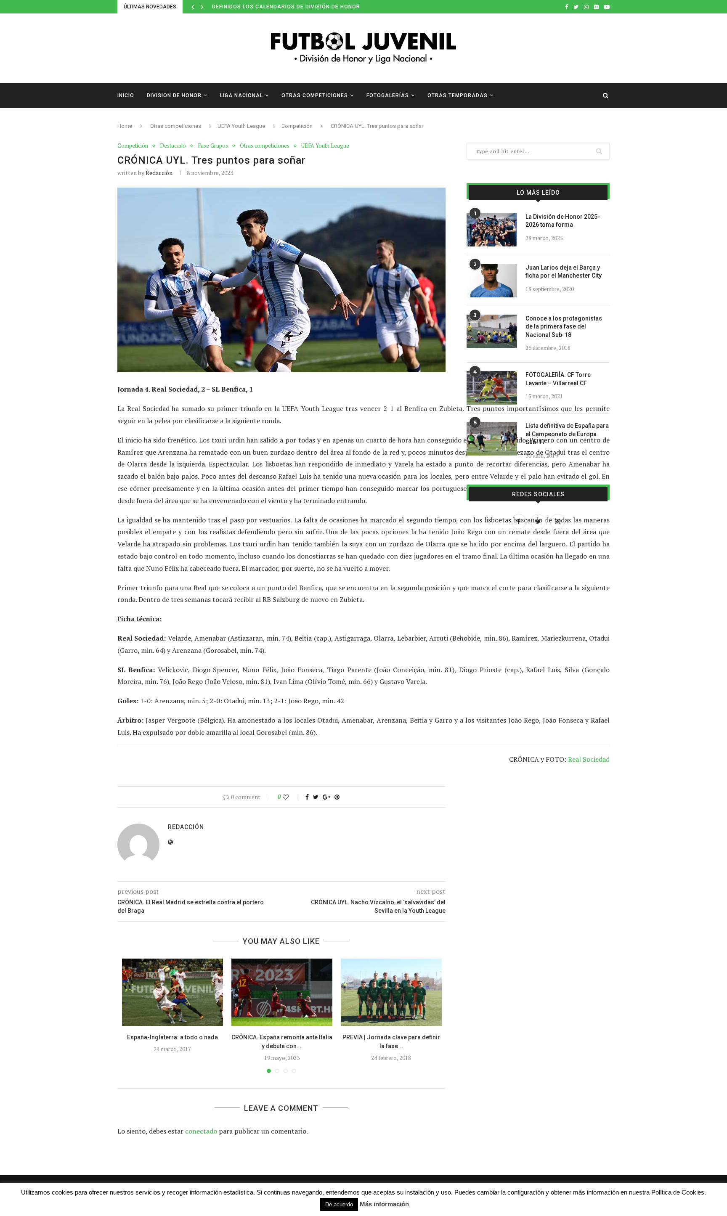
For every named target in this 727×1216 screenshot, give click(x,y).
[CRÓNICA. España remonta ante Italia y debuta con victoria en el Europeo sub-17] (281, 992)
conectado (201, 1131)
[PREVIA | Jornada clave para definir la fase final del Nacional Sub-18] (391, 992)
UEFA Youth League (241, 126)
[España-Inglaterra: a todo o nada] (172, 992)
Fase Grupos (213, 146)
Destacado (173, 146)
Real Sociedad (589, 759)
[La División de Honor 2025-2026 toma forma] (492, 229)
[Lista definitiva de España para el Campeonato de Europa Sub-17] (492, 439)
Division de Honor (174, 95)
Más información (384, 1204)
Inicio (125, 95)
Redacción (159, 173)
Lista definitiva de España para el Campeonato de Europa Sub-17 (567, 433)
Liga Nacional (241, 95)
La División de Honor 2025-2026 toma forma (562, 220)
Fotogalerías (387, 95)
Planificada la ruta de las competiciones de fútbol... (295, 7)
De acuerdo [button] (339, 1204)
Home (124, 126)
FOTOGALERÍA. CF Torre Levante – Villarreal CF (558, 379)
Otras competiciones (314, 95)
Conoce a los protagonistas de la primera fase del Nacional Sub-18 (563, 326)
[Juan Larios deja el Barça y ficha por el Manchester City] (492, 280)
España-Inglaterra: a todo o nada (172, 1037)
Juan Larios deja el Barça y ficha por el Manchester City (563, 271)
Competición (297, 126)
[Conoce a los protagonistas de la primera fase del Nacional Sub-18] (492, 331)
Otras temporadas (457, 95)
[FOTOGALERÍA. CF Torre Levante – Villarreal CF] (492, 388)
